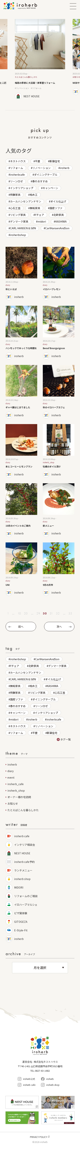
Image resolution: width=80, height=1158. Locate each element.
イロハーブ (25, 5)
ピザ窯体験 (20, 913)
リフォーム (16, 168)
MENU (73, 6)
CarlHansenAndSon (57, 228)
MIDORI (18, 887)
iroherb (64, 168)
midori (42, 221)
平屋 (37, 161)
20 (26, 613)
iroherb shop (22, 879)
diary (10, 771)
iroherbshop (18, 235)
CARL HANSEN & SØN (23, 228)
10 (19, 613)
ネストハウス (18, 161)
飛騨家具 (15, 195)
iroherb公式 (29, 1078)
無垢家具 (35, 208)
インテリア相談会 (24, 844)
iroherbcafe (17, 174)
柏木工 (34, 195)
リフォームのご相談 (26, 896)
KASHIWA (61, 221)
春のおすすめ (40, 181)
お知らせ (12, 803)
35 (70, 613)
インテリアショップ (21, 188)
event (11, 777)
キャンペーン (50, 188)
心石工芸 (15, 208)
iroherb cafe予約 (24, 862)
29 (38, 613)
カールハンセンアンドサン (25, 201)
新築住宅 (54, 161)
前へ (20, 626)
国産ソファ (56, 208)
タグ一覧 (65, 739)
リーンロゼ (16, 181)
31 (51, 613)
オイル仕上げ (58, 201)
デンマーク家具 (19, 221)
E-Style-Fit (21, 930)
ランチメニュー (23, 870)
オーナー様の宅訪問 (19, 797)
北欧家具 (58, 215)
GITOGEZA (22, 922)
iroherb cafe (21, 836)
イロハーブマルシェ (25, 904)
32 (58, 613)
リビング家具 (18, 215)
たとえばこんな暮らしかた (23, 810)
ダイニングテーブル (45, 174)
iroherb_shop (16, 790)
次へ (59, 626)
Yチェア (39, 215)
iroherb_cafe (15, 784)
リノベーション (41, 168)
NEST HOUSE (22, 853)
